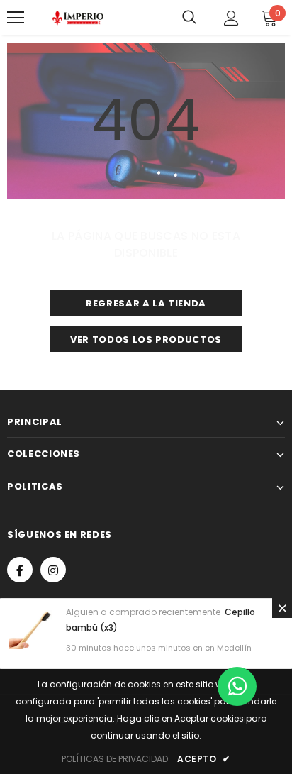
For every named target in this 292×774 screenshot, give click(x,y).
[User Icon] (231, 18)
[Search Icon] (189, 18)
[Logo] (78, 18)
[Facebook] (20, 569)
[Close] (282, 608)
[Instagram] (53, 569)
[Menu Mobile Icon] (15, 17)
